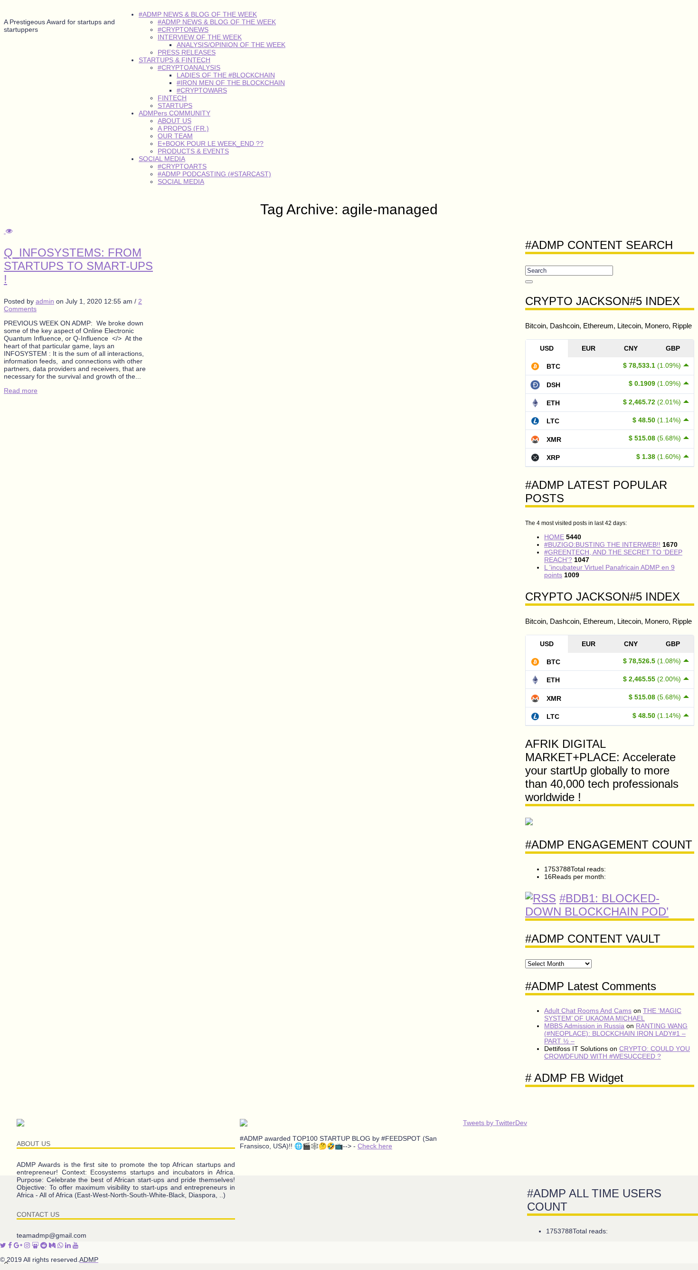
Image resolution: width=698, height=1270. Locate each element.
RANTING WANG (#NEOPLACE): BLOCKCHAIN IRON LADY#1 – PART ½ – (616, 1033)
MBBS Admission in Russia (584, 1026)
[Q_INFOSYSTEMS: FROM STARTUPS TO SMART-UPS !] (8, 231)
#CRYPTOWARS (202, 90)
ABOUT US (174, 120)
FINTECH (172, 98)
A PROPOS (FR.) (183, 128)
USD (547, 348)
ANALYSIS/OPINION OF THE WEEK (231, 44)
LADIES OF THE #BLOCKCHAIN (226, 75)
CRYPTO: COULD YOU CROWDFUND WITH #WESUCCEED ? (617, 1052)
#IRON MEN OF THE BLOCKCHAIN (231, 82)
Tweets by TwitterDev (495, 1123)
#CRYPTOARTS (182, 166)
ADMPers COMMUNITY (174, 113)
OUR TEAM (175, 136)
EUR (588, 348)
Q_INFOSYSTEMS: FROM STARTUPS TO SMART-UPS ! (78, 266)
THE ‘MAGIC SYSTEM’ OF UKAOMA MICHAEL (612, 1014)
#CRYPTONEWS (183, 29)
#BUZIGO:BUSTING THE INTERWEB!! (602, 544)
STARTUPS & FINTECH (174, 60)
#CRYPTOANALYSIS (189, 67)
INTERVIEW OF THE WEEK (200, 37)
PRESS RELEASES (187, 52)
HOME (554, 537)
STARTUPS (175, 105)
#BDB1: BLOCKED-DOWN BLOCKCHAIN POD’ (597, 905)
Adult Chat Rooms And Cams (588, 1010)
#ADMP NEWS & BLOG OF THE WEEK (198, 14)
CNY (631, 348)
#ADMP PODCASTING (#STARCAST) (214, 174)
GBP (673, 348)
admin (45, 301)
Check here (375, 1146)
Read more (21, 390)
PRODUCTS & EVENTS (193, 151)
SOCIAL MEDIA (162, 158)
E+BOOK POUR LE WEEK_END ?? (211, 143)
